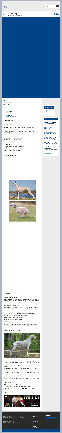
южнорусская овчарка (47, 153)
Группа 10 (16, 131)
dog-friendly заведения (9, 78)
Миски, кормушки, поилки (10, 30)
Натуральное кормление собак (11, 53)
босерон (45, 133)
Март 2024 (35, 415)
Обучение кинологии (9, 74)
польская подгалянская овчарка (49, 144)
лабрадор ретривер (47, 142)
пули (53, 146)
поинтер (47, 143)
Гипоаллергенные (8, 24)
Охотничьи (7, 25)
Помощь (5, 91)
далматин (45, 138)
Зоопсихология (8, 69)
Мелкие (7, 20)
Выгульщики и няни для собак (11, 89)
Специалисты (6, 79)
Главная (5, 3)
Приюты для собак (9, 93)
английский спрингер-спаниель (49, 129)
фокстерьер (50, 150)
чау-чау (54, 150)
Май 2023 (34, 426)
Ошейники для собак (10, 33)
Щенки (5, 60)
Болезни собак (8, 55)
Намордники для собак (11, 38)
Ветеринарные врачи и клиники (11, 80)
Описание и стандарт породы (11, 116)
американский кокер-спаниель (48, 124)
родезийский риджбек (47, 148)
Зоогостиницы (8, 84)
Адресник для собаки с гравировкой (13, 34)
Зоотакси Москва (7, 10)
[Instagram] (54, 14)
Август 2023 (35, 422)
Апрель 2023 (35, 427)
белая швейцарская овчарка (48, 132)
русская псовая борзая (47, 149)
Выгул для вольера (9, 40)
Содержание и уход (7, 29)
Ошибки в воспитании (9, 65)
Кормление (6, 43)
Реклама (5, 7)
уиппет (47, 150)
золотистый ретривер (50, 138)
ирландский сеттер (54, 139)
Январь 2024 (35, 417)
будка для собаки (49, 133)
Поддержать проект (7, 8)
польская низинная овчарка (53, 143)
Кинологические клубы (9, 73)
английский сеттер (47, 128)
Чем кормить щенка (9, 44)
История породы (8, 112)
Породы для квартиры (9, 28)
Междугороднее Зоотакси (11, 86)
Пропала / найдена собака (8, 96)
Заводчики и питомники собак (11, 63)
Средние (54, 122)
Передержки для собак (9, 94)
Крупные (7, 23)
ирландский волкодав (47, 139)
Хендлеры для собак (9, 90)
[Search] (57, 6)
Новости (47, 111)
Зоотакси (7, 85)
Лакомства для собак (9, 45)
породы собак (48, 146)
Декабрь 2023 (35, 418)
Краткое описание (9, 111)
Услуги (47, 114)
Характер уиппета (9, 115)
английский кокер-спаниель (48, 127)
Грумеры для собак (9, 88)
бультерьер (54, 133)
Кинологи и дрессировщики (10, 83)
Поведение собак (8, 68)
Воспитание (6, 64)
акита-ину (45, 123)
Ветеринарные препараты (10, 59)
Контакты (5, 6)
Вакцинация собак (9, 58)
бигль (54, 132)
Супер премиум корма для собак (12, 49)
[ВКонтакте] (56, 14)
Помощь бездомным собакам (10, 95)
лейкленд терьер (53, 142)
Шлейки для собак (10, 35)
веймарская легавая (47, 134)
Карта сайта (6, 5)
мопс (44, 143)
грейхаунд (54, 137)
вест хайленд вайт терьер (48, 137)
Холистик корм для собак (11, 50)
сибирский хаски (54, 149)
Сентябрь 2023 (35, 421)
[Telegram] (58, 14)
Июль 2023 (35, 423)
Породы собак (6, 19)
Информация (6, 70)
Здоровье (5, 54)
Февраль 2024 (35, 416)
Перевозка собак (8, 75)
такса (45, 150)
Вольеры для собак (9, 39)
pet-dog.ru (15, 14)
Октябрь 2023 (35, 420)
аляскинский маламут (50, 123)
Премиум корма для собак (11, 48)
